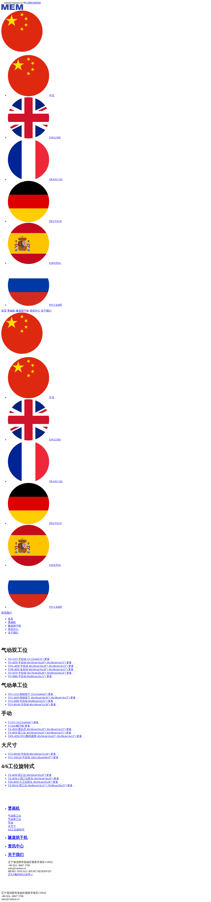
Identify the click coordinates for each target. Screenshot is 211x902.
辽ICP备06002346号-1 (20, 874)
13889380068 (33, 2)
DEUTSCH (55, 221)
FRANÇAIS (55, 179)
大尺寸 (12, 826)
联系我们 (6, 612)
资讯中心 (35, 310)
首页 (4, 310)
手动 (10, 822)
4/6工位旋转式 (16, 829)
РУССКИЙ (55, 305)
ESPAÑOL (55, 263)
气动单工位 (14, 819)
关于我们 (46, 310)
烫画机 (11, 310)
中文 (51, 95)
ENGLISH (55, 137)
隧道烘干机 (22, 310)
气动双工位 (14, 815)
